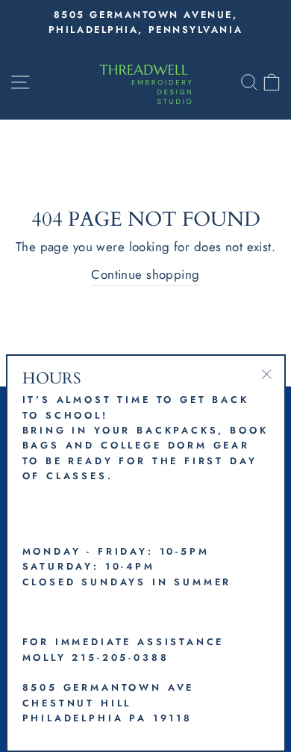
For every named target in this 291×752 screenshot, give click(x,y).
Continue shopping (145, 274)
